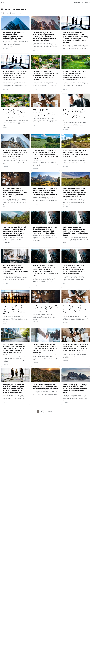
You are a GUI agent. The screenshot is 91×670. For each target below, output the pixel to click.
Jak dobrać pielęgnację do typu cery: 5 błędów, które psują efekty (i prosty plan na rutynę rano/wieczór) (45, 387)
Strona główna (86, 2)
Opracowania (76, 2)
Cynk (3, 2)
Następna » (50, 411)
